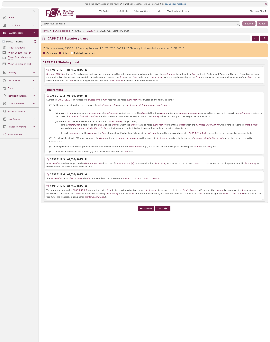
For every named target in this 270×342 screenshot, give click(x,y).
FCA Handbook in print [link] (178, 11)
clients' (226, 194)
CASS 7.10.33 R (131, 178)
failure (197, 147)
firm (194, 74)
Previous (148, 208)
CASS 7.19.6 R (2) (198, 133)
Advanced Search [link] (142, 11)
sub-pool (73, 133)
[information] (35, 41)
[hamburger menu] (42, 13)
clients (144, 113)
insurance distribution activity (83, 116)
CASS (78, 30)
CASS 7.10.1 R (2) (124, 163)
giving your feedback (175, 4)
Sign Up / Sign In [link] (258, 11)
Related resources (84, 53)
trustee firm (94, 100)
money (156, 116)
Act (71, 74)
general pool (95, 113)
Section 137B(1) (54, 74)
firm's (185, 190)
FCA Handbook (61, 30)
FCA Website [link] (105, 11)
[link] (60, 13)
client (134, 77)
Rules (65, 53)
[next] (264, 38)
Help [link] (159, 11)
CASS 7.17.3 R (65, 100)
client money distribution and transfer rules (147, 105)
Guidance (51, 53)
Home (45, 30)
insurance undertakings (189, 113)
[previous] (255, 38)
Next (161, 208)
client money (169, 74)
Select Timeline (14, 41)
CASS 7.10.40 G (151, 178)
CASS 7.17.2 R (201, 163)
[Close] (266, 4)
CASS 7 (91, 30)
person (219, 190)
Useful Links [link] (122, 11)
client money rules (107, 105)
